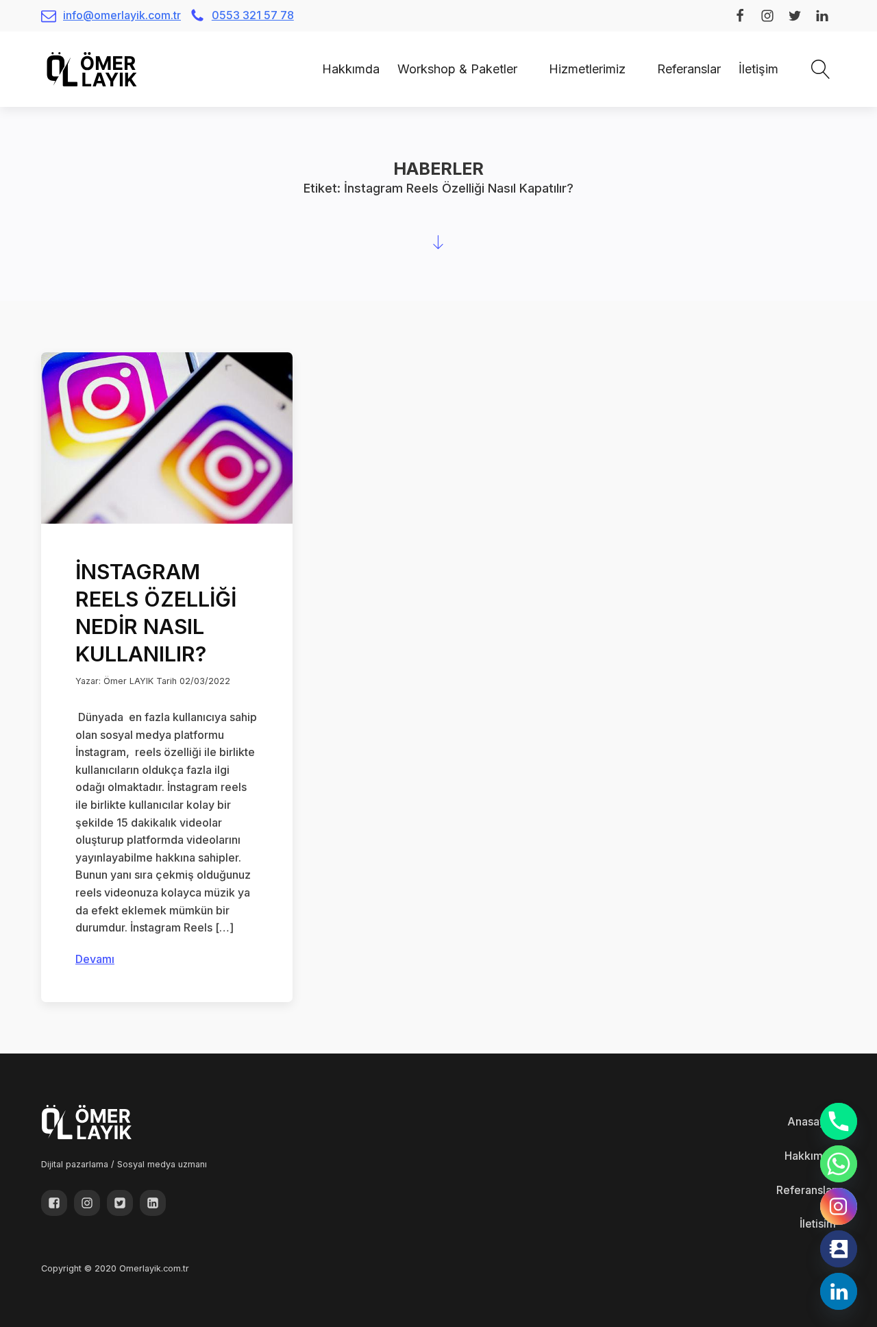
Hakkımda (351, 69)
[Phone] (838, 1121)
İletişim (758, 69)
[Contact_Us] (838, 1248)
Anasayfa (811, 1121)
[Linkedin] (838, 1291)
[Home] (304, 69)
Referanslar (689, 69)
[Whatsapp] (838, 1163)
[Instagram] (838, 1206)
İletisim (818, 1223)
